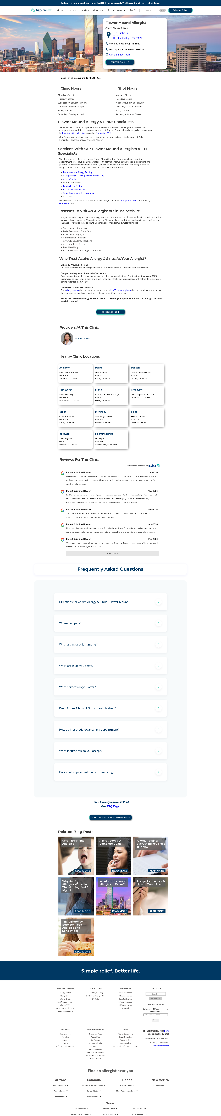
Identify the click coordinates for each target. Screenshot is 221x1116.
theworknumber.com (161, 1046)
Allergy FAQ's (65, 1005)
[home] (41, 10)
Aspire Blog (95, 1037)
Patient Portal (95, 1058)
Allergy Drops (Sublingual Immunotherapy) (83, 175)
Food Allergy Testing (73, 186)
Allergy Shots (69, 179)
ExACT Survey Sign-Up (95, 1052)
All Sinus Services (125, 1005)
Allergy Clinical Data (125, 1034)
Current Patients (95, 1049)
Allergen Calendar (95, 1043)
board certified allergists (73, 133)
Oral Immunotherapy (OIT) (95, 996)
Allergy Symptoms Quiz (65, 1011)
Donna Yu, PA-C (103, 133)
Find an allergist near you (110, 1070)
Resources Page (95, 1034)
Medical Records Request (95, 1055)
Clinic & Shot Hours (119, 54)
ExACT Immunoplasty (120, 290)
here (157, 3)
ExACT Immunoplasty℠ (74, 189)
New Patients (96, 1046)
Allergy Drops (65, 996)
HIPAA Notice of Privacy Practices (125, 1046)
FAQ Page (113, 806)
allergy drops (72, 290)
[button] (61, 10)
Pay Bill (133, 10)
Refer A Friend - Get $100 (65, 1046)
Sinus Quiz (126, 1008)
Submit (155, 1020)
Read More (82, 870)
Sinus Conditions (125, 993)
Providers (65, 1037)
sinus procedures (128, 200)
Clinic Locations (65, 1034)
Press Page (65, 1043)
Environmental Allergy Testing (77, 172)
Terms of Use (125, 1040)
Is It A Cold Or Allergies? (65, 1008)
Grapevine (64, 203)
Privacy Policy (125, 1043)
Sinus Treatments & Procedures (78, 193)
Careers (65, 1040)
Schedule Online (180, 10)
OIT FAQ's (95, 999)
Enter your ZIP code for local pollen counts (155, 1010)
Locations (85, 10)
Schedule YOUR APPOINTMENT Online (110, 817)
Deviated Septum (125, 999)
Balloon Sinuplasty (125, 1002)
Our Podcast (95, 1040)
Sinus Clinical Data (125, 1037)
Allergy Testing (65, 993)
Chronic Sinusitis (125, 996)
